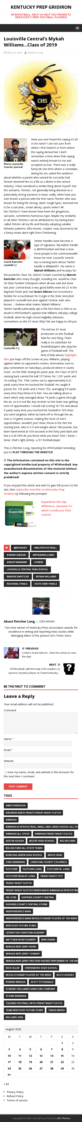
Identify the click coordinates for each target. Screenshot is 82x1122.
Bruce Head (55, 855)
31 (9, 1074)
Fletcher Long (35, 52)
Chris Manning (15, 862)
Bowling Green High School (24, 855)
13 (41, 1056)
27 (41, 1068)
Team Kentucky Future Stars (24, 1010)
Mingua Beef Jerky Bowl (21, 946)
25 (19, 1068)
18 (19, 1062)
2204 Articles (47, 621)
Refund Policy (15, 1096)
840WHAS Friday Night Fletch (53, 833)
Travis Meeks (56, 1010)
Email (7, 750)
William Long (14, 1017)
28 (51, 1068)
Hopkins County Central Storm (26, 904)
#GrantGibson (16, 555)
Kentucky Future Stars (21, 925)
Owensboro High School (41, 967)
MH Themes (63, 1118)
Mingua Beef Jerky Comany (23, 953)
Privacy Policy (15, 1092)
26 (30, 1068)
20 (41, 1062)
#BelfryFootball (45, 547)
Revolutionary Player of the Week (28, 975)
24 (9, 1068)
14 (51, 1056)
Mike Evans (48, 939)
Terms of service (17, 1100)
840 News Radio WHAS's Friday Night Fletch (33, 812)
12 (30, 1056)
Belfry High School (42, 840)
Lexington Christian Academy (25, 932)
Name (8, 739)
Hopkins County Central (38, 897)
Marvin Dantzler (18, 576)
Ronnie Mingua (15, 982)
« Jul (6, 1084)
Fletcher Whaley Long (20, 876)
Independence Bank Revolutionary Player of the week (41, 918)
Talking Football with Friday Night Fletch (34, 1003)
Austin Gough (15, 840)
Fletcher (11, 869)
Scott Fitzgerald (42, 982)
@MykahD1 (20, 547)
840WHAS (11, 819)
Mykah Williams (46, 576)
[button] (76, 28)
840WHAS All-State (18, 833)
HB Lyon (11, 897)
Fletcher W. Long (58, 869)
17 (9, 1062)
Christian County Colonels (48, 862)
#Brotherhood (16, 805)
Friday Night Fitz (51, 876)
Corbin (38, 562)
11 (19, 1056)
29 (62, 1068)
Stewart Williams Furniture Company (30, 989)
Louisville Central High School (27, 569)
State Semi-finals (45, 583)
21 (51, 1062)
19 (30, 1062)
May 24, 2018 (14, 52)
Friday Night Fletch (19, 883)
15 (62, 1056)
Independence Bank (18, 911)
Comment (10, 710)
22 (62, 1062)
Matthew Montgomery (21, 939)
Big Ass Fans (67, 840)
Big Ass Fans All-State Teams (24, 848)
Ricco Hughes (65, 975)
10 (9, 1056)
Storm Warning (16, 996)
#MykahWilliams (43, 555)
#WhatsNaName (17, 562)
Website (9, 761)
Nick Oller (12, 967)
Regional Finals (17, 583)
